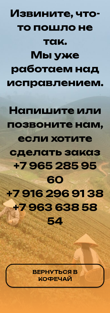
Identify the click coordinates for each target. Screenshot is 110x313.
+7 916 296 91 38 (55, 193)
